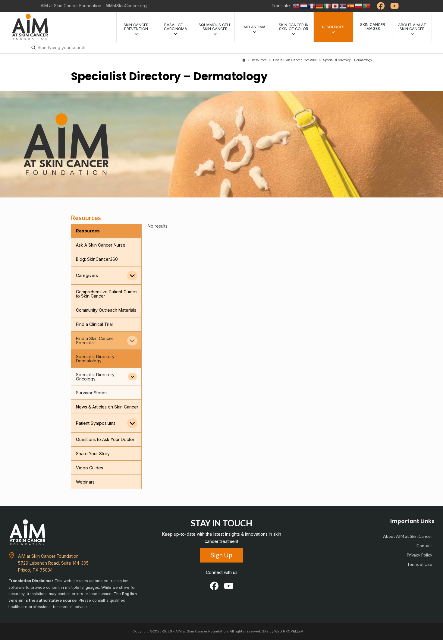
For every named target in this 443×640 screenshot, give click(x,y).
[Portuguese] (367, 5)
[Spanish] (351, 5)
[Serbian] (343, 5)
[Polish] (359, 5)
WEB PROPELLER (288, 631)
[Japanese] (335, 5)
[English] (296, 5)
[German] (320, 5)
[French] (312, 5)
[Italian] (327, 5)
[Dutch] (304, 5)
